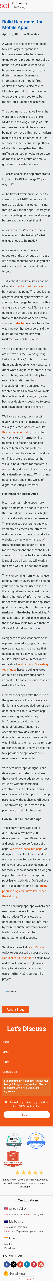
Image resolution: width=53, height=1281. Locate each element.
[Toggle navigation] (47, 6)
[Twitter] (13, 1267)
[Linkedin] (27, 1267)
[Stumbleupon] (40, 1267)
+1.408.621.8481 (17, 1214)
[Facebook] (7, 1267)
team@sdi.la (36, 947)
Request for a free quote (18, 958)
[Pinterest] (33, 1267)
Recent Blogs (15, 1009)
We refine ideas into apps (26, 849)
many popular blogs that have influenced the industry (24, 891)
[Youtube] (20, 1267)
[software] (14, 6)
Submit (26, 1114)
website (18, 323)
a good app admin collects (30, 286)
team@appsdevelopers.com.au (27, 1231)
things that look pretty (16, 432)
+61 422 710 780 (18, 1227)
